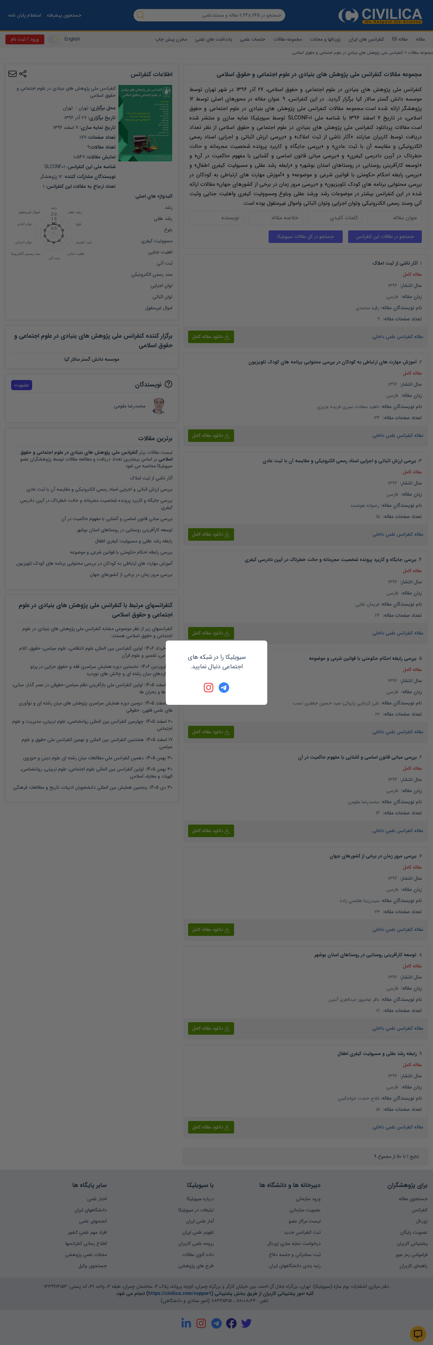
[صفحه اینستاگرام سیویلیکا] (209, 687)
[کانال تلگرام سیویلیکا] (224, 687)
